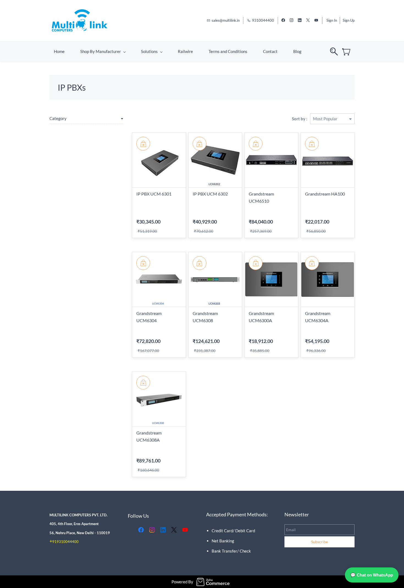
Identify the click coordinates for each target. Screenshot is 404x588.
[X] (174, 530)
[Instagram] (152, 530)
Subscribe (319, 541)
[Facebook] (141, 530)
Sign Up (349, 20)
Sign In (331, 20)
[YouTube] (185, 530)
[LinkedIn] (163, 530)
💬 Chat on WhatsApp (371, 575)
